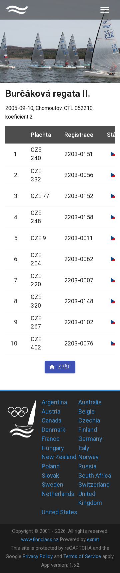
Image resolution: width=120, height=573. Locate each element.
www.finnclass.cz (40, 539)
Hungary (53, 447)
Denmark (53, 429)
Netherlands (58, 493)
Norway (88, 456)
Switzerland (94, 484)
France (51, 438)
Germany (90, 438)
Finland (87, 429)
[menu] (105, 10)
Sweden (52, 484)
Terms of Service (82, 556)
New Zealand (59, 456)
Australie (90, 402)
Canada (51, 420)
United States (59, 512)
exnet (93, 539)
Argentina (54, 402)
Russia (87, 466)
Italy (83, 447)
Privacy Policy (38, 556)
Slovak (50, 475)
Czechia (89, 420)
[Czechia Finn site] (17, 10)
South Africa (94, 475)
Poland (51, 466)
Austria (51, 411)
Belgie (86, 411)
